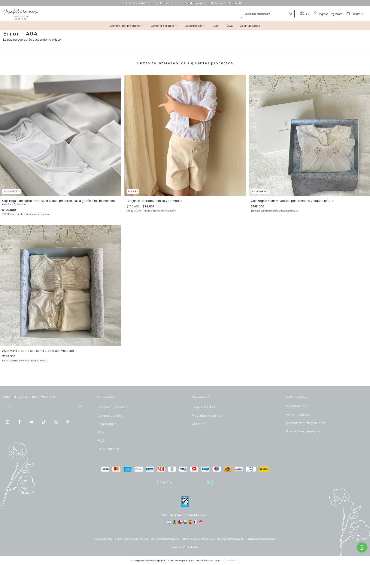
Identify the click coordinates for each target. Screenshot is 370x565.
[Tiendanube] (185, 547)
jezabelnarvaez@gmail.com (305, 423)
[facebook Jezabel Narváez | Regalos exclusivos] (19, 422)
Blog (216, 26)
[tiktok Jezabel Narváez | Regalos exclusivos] (44, 422)
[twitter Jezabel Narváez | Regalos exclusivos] (56, 422)
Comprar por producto (125, 26)
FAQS (229, 26)
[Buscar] (290, 13)
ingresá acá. (237, 538)
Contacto (199, 424)
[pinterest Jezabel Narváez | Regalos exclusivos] (68, 422)
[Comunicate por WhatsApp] (362, 547)
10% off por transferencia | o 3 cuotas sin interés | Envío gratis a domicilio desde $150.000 (185, 3)
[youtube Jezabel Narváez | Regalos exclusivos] (31, 422)
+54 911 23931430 (299, 415)
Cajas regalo (193, 26)
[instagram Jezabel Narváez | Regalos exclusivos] (7, 422)
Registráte (336, 14)
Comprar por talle (163, 26)
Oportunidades (250, 26)
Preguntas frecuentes (207, 415)
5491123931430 (297, 406)
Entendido (232, 560)
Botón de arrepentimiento (261, 538)
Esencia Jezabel (203, 407)
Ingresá (323, 14)
